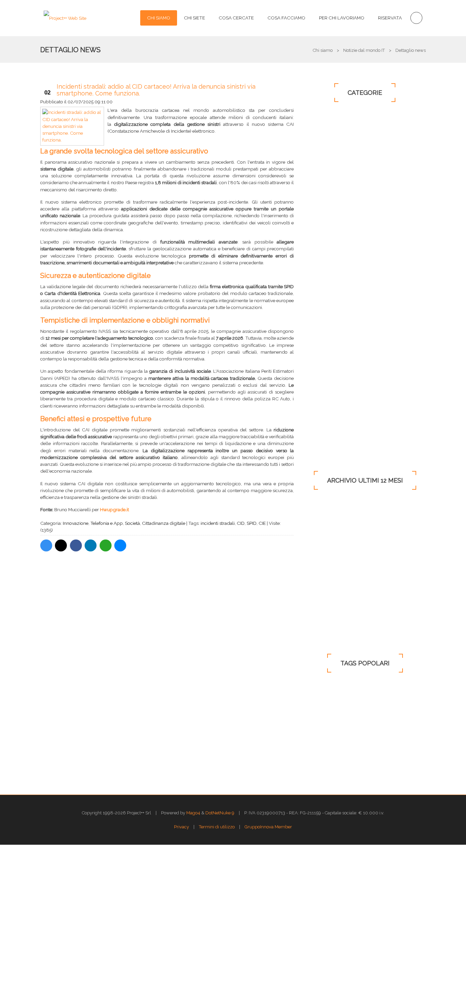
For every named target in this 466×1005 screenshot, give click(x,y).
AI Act (343, 714)
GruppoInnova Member (268, 826)
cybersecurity (323, 751)
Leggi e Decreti (335, 137)
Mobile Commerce (337, 310)
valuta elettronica (369, 751)
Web (320, 231)
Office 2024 (327, 435)
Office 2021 (326, 404)
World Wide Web (327, 764)
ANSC (367, 702)
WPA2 (353, 689)
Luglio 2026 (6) (327, 507)
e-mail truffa (376, 714)
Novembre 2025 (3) (331, 598)
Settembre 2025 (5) (330, 620)
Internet (326, 169)
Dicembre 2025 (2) (330, 586)
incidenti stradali (218, 523)
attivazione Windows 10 (373, 726)
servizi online (372, 764)
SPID (252, 523)
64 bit (407, 689)
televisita (364, 739)
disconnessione (324, 739)
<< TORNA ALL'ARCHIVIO (166, 574)
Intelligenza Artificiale (345, 420)
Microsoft (328, 184)
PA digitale (328, 357)
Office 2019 (328, 373)
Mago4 (193, 812)
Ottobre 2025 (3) (328, 609)
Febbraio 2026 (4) (329, 563)
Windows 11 (328, 388)
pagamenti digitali (327, 702)
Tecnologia (331, 216)
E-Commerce (330, 294)
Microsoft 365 (333, 263)
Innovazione (75, 523)
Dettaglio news (70, 50)
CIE (262, 523)
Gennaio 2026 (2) (328, 575)
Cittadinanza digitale (163, 523)
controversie (321, 726)
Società (132, 523)
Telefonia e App (106, 523)
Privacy (323, 279)
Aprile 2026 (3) (326, 541)
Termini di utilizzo (217, 826)
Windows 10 (329, 153)
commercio (321, 689)
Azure (380, 689)
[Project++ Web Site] (65, 17)
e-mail (316, 714)
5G (389, 702)
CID (241, 523)
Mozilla (394, 739)
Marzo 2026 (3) (326, 552)
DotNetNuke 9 (219, 812)
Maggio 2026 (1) (328, 529)
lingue (407, 751)
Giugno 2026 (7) (328, 518)
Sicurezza (327, 200)
